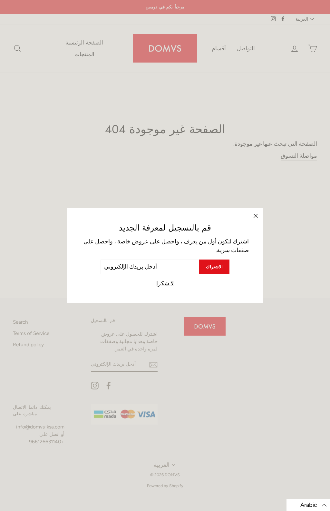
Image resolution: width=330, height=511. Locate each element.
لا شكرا (165, 283)
